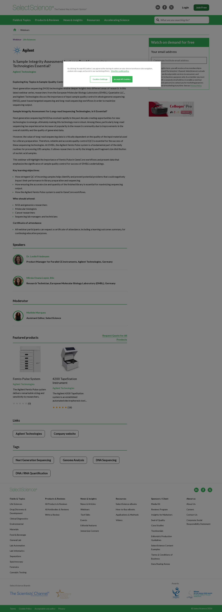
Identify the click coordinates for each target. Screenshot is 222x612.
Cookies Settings (100, 79)
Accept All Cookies (122, 79)
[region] (112, 74)
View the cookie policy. (120, 71)
